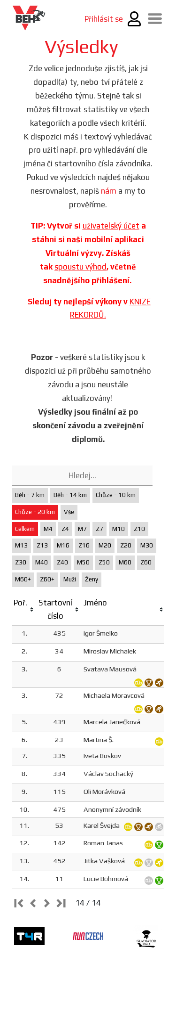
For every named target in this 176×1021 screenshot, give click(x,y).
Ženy (91, 579)
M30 (146, 545)
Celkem (25, 528)
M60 (125, 562)
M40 (41, 562)
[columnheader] (24, 610)
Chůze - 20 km (35, 511)
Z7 (99, 528)
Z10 (139, 528)
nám (108, 191)
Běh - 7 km (30, 494)
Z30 (20, 562)
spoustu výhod (80, 266)
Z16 (84, 545)
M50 (83, 562)
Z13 (42, 545)
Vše (69, 511)
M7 (82, 528)
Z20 (125, 545)
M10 (118, 528)
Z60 (146, 562)
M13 (21, 545)
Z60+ (47, 579)
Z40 (62, 562)
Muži (69, 579)
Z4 (65, 528)
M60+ (23, 579)
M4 (48, 528)
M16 (63, 545)
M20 (105, 545)
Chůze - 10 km (116, 494)
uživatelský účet (111, 225)
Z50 (104, 562)
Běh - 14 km (70, 494)
